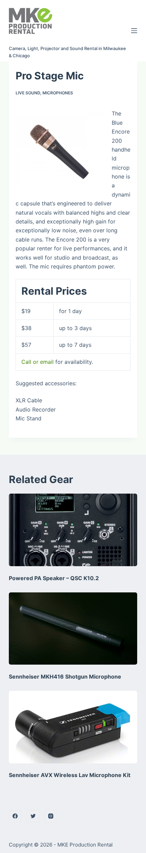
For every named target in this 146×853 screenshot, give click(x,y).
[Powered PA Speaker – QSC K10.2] (73, 530)
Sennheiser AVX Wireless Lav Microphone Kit (69, 775)
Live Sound (28, 92)
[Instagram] (50, 816)
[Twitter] (32, 816)
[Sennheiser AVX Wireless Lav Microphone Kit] (73, 727)
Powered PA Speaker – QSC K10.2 (54, 578)
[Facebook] (15, 816)
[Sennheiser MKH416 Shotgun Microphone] (73, 628)
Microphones (57, 92)
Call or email (37, 361)
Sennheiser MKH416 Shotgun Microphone (65, 676)
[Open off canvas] (134, 31)
